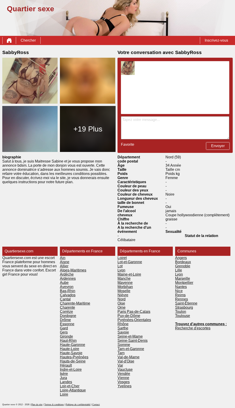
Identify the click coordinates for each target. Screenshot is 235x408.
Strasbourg (184, 307)
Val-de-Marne (129, 357)
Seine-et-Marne (130, 336)
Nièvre (123, 295)
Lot (120, 266)
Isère (64, 374)
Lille (178, 270)
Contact (96, 404)
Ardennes (68, 278)
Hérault (66, 365)
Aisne (64, 262)
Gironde (66, 336)
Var (120, 365)
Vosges (124, 382)
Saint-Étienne (186, 303)
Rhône (123, 324)
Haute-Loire (69, 349)
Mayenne (125, 283)
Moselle (124, 291)
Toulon (180, 312)
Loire (64, 394)
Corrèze (66, 312)
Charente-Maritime (75, 303)
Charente (67, 307)
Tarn (121, 353)
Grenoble (182, 266)
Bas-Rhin (67, 291)
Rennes (181, 299)
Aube (64, 283)
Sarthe (123, 328)
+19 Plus (87, 129)
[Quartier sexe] (9, 40)
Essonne (67, 324)
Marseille (182, 278)
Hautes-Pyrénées (74, 357)
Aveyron (66, 287)
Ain (62, 258)
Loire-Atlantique (73, 390)
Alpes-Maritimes (73, 270)
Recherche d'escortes (192, 328)
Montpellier (184, 283)
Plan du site (36, 404)
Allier (64, 266)
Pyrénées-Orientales (134, 320)
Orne (122, 307)
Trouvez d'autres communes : (201, 324)
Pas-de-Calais (138, 312)
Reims (180, 295)
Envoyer (218, 146)
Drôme (65, 320)
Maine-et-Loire (129, 274)
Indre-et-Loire (71, 369)
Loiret (122, 258)
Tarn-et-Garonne (131, 349)
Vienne (123, 378)
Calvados (68, 295)
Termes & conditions (54, 404)
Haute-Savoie (71, 353)
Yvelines (124, 386)
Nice (179, 291)
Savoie (123, 332)
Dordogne (68, 316)
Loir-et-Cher (69, 386)
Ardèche (67, 274)
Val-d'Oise (126, 361)
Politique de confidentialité (78, 404)
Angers (181, 258)
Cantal (65, 299)
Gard (64, 328)
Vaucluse (125, 369)
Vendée (124, 374)
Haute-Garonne (72, 345)
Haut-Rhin (68, 340)
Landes (66, 382)
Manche (124, 278)
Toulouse (182, 316)
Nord (122, 299)
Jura (63, 378)
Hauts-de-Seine (73, 361)
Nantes (181, 287)
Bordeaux (183, 262)
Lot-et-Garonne (130, 262)
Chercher (28, 40)
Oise (121, 303)
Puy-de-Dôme (129, 316)
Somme (124, 345)
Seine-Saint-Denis (133, 340)
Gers (64, 332)
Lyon (121, 270)
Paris (122, 312)
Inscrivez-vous (216, 40)
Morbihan (125, 287)
